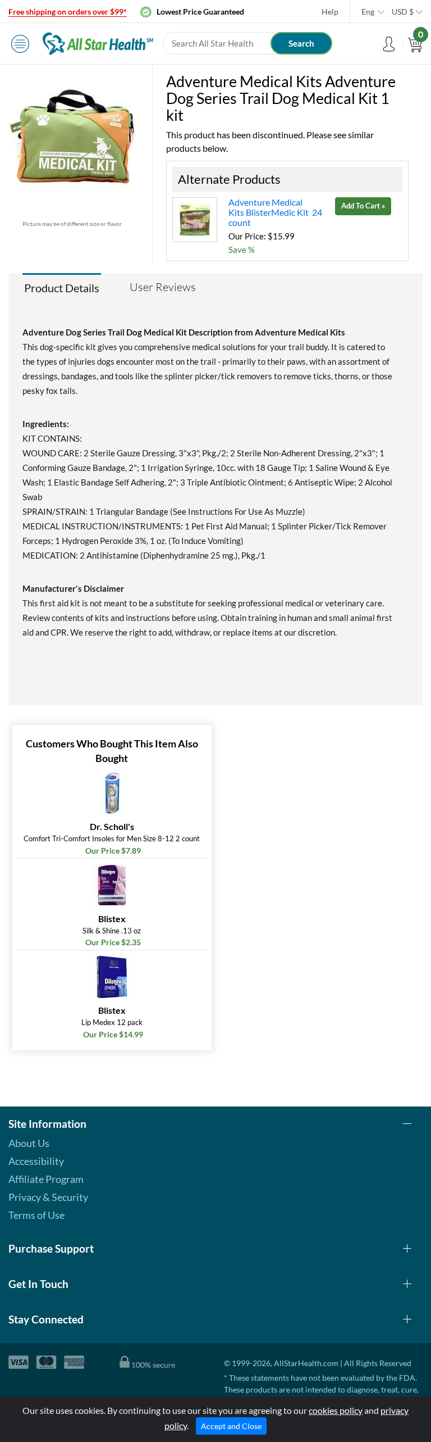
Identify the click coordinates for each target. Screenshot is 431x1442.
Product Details (61, 287)
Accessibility (36, 1161)
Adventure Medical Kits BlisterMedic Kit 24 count (275, 212)
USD (403, 11)
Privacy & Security (48, 1197)
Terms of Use (36, 1215)
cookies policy (336, 1410)
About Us (28, 1143)
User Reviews (163, 287)
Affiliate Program (46, 1179)
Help (330, 11)
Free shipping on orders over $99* (67, 11)
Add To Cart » (363, 205)
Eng (367, 11)
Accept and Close (231, 1426)
